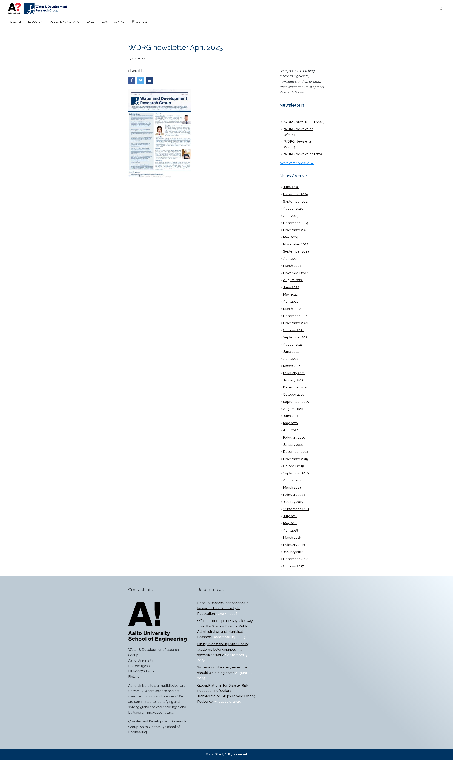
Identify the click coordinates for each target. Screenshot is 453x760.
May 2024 (290, 237)
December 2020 (295, 387)
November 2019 (295, 459)
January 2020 (293, 444)
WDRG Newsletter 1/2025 (304, 122)
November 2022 (295, 273)
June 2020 (291, 416)
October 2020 (293, 394)
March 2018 (292, 537)
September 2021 (296, 337)
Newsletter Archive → (297, 163)
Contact (120, 21)
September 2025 (296, 201)
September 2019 (296, 473)
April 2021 (290, 359)
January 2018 (293, 552)
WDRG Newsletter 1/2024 (304, 154)
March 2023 (292, 266)
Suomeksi (141, 21)
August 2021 (292, 344)
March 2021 (292, 366)
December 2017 (295, 559)
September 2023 (296, 251)
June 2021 (291, 351)
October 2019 (293, 466)
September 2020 (296, 402)
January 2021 (293, 380)
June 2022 (291, 287)
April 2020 (291, 430)
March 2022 (292, 309)
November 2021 (295, 323)
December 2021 (295, 316)
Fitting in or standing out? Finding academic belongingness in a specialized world (223, 649)
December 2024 (295, 223)
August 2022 (293, 280)
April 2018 (290, 530)
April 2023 (290, 258)
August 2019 (292, 480)
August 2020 (293, 409)
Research (15, 21)
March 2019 (292, 487)
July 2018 (290, 516)
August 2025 (293, 208)
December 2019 (295, 451)
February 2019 (294, 495)
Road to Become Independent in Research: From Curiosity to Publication (222, 608)
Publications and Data (64, 21)
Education (35, 21)
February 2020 (294, 437)
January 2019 (293, 502)
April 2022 (290, 301)
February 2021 (294, 373)
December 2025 (295, 194)
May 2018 (290, 523)
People (89, 21)
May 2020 (290, 423)
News (104, 21)
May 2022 (290, 294)
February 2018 (294, 545)
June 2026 (291, 187)
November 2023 (295, 244)
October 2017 (293, 566)
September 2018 (296, 509)
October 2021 (293, 330)
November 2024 (295, 230)
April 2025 (291, 216)
